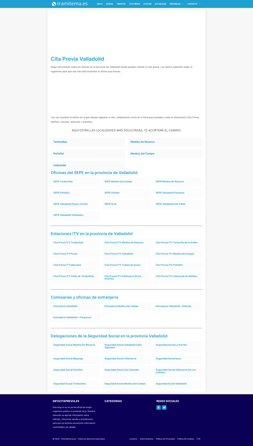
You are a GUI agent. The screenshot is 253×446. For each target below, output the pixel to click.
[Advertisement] (126, 36)
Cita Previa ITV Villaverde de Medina (176, 276)
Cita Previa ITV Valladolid (118, 253)
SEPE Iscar (110, 204)
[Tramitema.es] (71, 4)
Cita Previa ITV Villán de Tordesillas (73, 276)
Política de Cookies (185, 439)
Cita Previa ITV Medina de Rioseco (123, 242)
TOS (198, 439)
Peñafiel (58, 153)
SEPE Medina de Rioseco (170, 181)
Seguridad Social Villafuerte (120, 358)
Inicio (100, 4)
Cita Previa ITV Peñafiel (169, 265)
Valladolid (59, 165)
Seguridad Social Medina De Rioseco (74, 344)
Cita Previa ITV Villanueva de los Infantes (122, 277)
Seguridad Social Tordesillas (69, 383)
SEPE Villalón (112, 192)
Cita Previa (134, 4)
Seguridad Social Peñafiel (68, 369)
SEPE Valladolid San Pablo (170, 204)
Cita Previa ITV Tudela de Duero (122, 265)
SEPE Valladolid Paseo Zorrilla (70, 204)
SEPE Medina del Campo (118, 181)
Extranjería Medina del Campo (121, 306)
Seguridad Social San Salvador (121, 369)
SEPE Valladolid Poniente (170, 192)
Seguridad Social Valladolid (171, 383)
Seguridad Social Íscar (168, 358)
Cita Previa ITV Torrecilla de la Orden (177, 242)
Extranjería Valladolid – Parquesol (72, 317)
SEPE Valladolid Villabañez (68, 215)
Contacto (192, 4)
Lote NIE (147, 4)
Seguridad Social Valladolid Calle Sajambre (123, 346)
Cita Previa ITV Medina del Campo (175, 253)
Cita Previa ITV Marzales (67, 265)
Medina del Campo (142, 153)
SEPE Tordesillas (63, 181)
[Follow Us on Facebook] (158, 407)
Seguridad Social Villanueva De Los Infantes (176, 371)
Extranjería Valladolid (65, 306)
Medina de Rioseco (142, 141)
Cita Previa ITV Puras (65, 253)
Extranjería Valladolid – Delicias (173, 306)
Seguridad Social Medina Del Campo (125, 383)
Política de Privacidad (165, 439)
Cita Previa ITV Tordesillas (68, 242)
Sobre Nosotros (146, 439)
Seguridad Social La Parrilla (171, 344)
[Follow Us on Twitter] (164, 407)
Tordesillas (60, 141)
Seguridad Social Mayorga (68, 358)
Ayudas (109, 4)
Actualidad (160, 4)
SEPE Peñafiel (61, 192)
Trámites (121, 4)
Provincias (175, 4)
